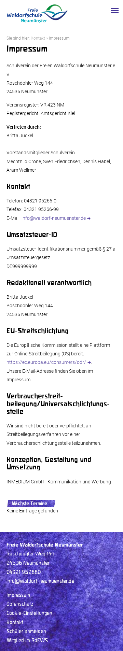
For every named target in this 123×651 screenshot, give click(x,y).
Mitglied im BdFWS (27, 640)
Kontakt (38, 38)
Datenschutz (19, 604)
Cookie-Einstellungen (29, 613)
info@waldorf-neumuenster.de (40, 581)
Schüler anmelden (26, 631)
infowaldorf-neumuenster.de (54, 218)
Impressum (18, 595)
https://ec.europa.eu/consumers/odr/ (46, 362)
